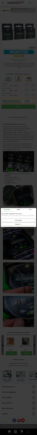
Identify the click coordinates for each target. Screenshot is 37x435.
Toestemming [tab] (7, 209)
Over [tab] (30, 209)
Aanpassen (17, 224)
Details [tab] (18, 209)
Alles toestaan (18, 220)
